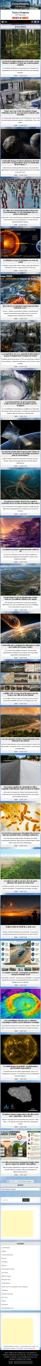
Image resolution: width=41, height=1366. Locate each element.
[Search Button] (38, 22)
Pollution (20, 425)
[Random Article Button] (32, 22)
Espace (21, 134)
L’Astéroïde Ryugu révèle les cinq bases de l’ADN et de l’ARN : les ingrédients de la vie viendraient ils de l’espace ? (20, 162)
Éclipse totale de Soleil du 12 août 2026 (20, 927)
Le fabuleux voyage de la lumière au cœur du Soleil (20, 261)
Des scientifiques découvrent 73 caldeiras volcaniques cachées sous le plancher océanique (20, 1021)
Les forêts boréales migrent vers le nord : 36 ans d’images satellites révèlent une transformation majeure (20, 63)
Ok (11, 1362)
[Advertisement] (17, 1224)
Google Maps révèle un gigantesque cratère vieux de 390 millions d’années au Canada (20, 598)
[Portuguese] (24, 17)
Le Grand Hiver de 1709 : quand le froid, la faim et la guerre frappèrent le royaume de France (20, 355)
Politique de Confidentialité (23, 1362)
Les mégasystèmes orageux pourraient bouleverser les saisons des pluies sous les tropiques (20, 404)
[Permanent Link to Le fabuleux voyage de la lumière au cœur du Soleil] (20, 243)
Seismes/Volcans (28, 84)
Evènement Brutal (14, 84)
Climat (21, 35)
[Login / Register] (35, 22)
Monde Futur (6, 1279)
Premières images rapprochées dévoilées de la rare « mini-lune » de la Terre (20, 1115)
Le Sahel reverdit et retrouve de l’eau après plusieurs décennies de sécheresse (20, 882)
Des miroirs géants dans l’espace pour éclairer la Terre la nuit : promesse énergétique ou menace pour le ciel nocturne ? (20, 453)
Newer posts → (27, 1181)
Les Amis (5, 1272)
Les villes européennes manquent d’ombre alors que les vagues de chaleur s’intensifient (20, 1163)
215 (19, 1181)
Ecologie (25, 854)
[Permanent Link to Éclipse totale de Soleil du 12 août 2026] (20, 910)
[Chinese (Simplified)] (13, 17)
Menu (5, 22)
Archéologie (17, 475)
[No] (38, 1358)
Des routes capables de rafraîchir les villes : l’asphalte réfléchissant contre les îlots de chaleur (20, 788)
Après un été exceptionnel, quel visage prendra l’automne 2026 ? (20, 307)
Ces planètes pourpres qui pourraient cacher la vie (20, 550)
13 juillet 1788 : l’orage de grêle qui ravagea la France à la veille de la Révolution (20, 694)
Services (5, 1297)
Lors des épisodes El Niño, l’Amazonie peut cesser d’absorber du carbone (20, 740)
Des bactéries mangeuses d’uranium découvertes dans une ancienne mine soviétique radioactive (20, 834)
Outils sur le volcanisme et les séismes (15, 1287)
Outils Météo (6, 1283)
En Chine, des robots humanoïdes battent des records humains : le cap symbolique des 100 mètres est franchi (20, 212)
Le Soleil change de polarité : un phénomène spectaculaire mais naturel (20, 1067)
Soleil (21, 233)
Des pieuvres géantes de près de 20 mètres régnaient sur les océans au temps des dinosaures (20, 502)
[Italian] (21, 17)
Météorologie (21, 279)
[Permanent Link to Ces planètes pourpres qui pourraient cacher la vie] (20, 533)
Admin (15, 75)
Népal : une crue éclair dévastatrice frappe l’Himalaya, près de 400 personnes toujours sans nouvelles (20, 113)
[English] (16, 17)
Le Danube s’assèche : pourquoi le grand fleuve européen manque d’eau (20, 973)
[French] (19, 17)
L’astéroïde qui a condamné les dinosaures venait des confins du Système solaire (20, 646)
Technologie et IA (21, 184)
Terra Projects (20, 3)
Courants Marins (7, 1255)
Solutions (29, 425)
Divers (27, 475)
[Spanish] (27, 17)
